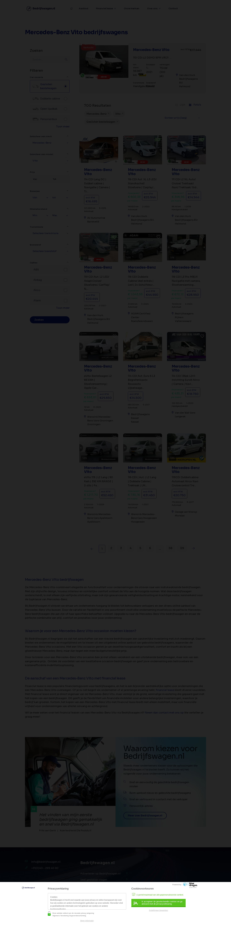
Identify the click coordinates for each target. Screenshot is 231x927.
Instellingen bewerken (158, 910)
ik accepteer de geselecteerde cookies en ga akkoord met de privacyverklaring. (158, 902)
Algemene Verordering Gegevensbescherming (69, 915)
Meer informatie (87, 921)
